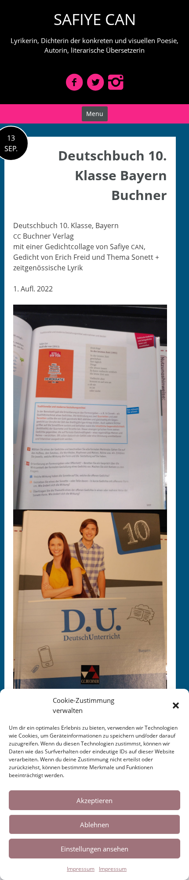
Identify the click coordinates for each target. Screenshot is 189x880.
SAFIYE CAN (95, 19)
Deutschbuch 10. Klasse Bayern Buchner (112, 175)
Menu (94, 113)
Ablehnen (94, 824)
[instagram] (115, 82)
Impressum (80, 869)
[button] (175, 705)
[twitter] (95, 82)
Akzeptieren (94, 800)
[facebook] (74, 82)
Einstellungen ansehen (94, 848)
